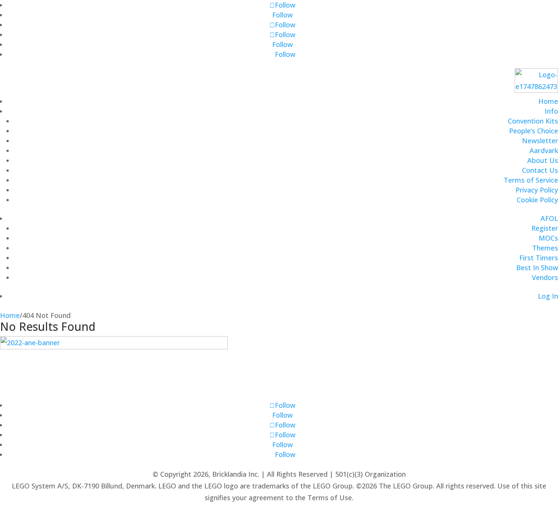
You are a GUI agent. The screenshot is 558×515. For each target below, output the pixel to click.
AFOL (549, 218)
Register (544, 228)
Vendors (545, 277)
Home (548, 101)
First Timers (538, 257)
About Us (542, 160)
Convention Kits (533, 120)
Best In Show (537, 267)
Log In (548, 296)
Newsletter (540, 140)
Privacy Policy (536, 189)
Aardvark (544, 150)
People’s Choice (533, 130)
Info (551, 111)
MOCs (548, 238)
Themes (545, 247)
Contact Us (540, 170)
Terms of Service (531, 180)
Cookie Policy (537, 199)
